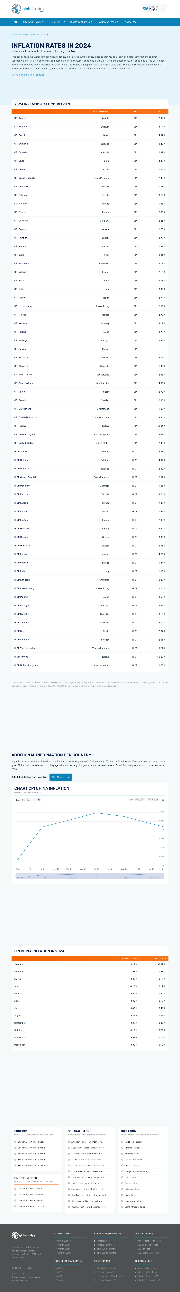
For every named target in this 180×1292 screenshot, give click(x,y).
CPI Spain (19, 391)
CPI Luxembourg (23, 306)
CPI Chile (19, 161)
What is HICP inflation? (147, 1272)
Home (14, 34)
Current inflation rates (147, 1268)
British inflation (132, 1154)
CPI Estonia (20, 195)
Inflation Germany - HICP (148, 1280)
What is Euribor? (63, 1241)
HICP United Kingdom (26, 665)
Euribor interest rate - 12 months (33, 1165)
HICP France (21, 520)
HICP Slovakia (21, 614)
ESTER (59, 1272)
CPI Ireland (20, 272)
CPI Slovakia (21, 357)
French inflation (132, 1177)
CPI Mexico (20, 314)
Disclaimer (16, 1268)
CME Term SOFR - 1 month (30, 1189)
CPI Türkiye (20, 426)
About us (130, 21)
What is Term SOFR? (106, 1245)
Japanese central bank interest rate (87, 1189)
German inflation (132, 1183)
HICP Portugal (22, 605)
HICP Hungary (22, 545)
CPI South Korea (23, 374)
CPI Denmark (21, 186)
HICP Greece (21, 537)
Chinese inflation (132, 1165)
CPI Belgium (21, 126)
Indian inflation (132, 1189)
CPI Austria (20, 118)
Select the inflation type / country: (29, 777)
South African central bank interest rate (89, 1207)
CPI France (20, 212)
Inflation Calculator (133, 1142)
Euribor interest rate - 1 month (31, 1148)
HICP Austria (21, 451)
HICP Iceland (21, 554)
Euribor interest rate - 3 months (32, 1154)
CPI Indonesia (21, 263)
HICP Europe (21, 502)
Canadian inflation (133, 1159)
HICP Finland (21, 511)
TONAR (59, 1280)
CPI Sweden (20, 400)
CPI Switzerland (23, 408)
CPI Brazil (19, 135)
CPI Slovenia (21, 366)
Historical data (80, 21)
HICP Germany (22, 528)
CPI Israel (19, 280)
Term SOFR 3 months (106, 1253)
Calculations (107, 21)
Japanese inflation (133, 1201)
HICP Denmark (22, 485)
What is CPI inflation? (106, 1268)
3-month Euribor (63, 1249)
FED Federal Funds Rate (148, 1253)
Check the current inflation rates (28, 74)
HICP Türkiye (21, 656)
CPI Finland (20, 203)
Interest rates (31, 21)
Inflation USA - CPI (105, 1272)
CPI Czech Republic (25, 178)
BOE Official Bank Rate (147, 1245)
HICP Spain (20, 631)
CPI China (19, 169)
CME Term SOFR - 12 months (31, 1206)
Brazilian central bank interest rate (87, 1154)
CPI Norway (20, 323)
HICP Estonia (21, 494)
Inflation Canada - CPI (107, 1280)
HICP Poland (21, 597)
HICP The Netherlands (26, 648)
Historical (35, 34)
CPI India (19, 255)
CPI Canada (20, 152)
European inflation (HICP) (136, 1171)
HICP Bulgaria (21, 468)
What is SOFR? (103, 1241)
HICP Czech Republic (25, 477)
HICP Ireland (21, 562)
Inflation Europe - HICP (147, 1276)
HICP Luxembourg (24, 588)
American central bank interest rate (87, 1142)
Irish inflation (131, 1195)
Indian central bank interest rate (86, 1183)
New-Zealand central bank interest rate (89, 1195)
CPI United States (23, 443)
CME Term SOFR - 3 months (30, 1195)
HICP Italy (19, 571)
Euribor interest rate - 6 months (32, 1159)
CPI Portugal (21, 340)
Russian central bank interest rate (86, 1201)
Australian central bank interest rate (87, 1148)
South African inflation (135, 1207)
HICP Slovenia (22, 622)
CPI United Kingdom (25, 434)
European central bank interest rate (87, 1177)
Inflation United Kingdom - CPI (110, 1276)
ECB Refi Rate (143, 1249)
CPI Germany (21, 220)
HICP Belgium (21, 460)
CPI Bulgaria (21, 143)
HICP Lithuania (22, 579)
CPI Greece (20, 229)
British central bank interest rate (86, 1159)
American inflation (133, 1148)
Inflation (56, 21)
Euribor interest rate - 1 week (31, 1142)
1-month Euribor (63, 1245)
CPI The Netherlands (25, 417)
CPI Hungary (21, 237)
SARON (59, 1268)
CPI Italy (18, 289)
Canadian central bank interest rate (87, 1165)
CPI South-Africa (23, 383)
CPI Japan (20, 297)
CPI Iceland (20, 246)
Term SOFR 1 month (106, 1249)
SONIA (59, 1276)
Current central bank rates (149, 1241)
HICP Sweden (21, 639)
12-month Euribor (64, 1253)
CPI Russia (20, 349)
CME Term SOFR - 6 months (30, 1200)
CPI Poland (20, 331)
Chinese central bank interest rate (86, 1171)
